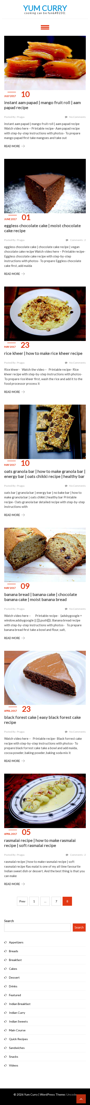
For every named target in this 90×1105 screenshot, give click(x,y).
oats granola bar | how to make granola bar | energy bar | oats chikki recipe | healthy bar (44, 474)
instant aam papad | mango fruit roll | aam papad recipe (42, 105)
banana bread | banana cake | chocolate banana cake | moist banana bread (40, 597)
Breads (13, 951)
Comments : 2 (78, 240)
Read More (12, 146)
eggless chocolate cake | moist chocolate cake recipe (42, 228)
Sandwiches (17, 1048)
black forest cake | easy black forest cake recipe (42, 720)
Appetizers (16, 942)
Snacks (13, 1056)
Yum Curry (45, 8)
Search (9, 921)
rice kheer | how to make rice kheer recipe (43, 353)
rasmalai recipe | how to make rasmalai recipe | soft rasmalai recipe (40, 843)
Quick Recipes (18, 1039)
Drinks (13, 986)
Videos (13, 1065)
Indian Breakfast (20, 1004)
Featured (15, 995)
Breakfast (15, 960)
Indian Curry (17, 1012)
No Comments (77, 116)
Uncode (71, 1094)
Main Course (17, 1030)
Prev (22, 901)
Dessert (14, 977)
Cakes (13, 968)
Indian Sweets (18, 1021)
